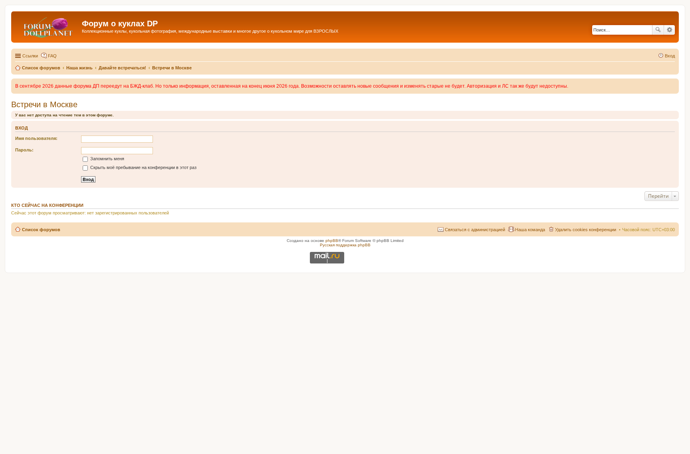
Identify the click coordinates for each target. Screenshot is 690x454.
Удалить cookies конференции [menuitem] (585, 229)
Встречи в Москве (44, 104)
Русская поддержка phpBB (345, 245)
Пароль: (24, 149)
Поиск (658, 30)
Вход (21, 128)
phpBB (331, 240)
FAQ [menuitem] (52, 55)
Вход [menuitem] (670, 55)
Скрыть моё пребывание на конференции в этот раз (142, 167)
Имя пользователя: (36, 138)
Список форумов (41, 229)
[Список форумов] (47, 26)
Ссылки (30, 55)
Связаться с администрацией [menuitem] (475, 229)
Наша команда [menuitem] (530, 229)
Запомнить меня (106, 158)
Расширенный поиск (669, 30)
